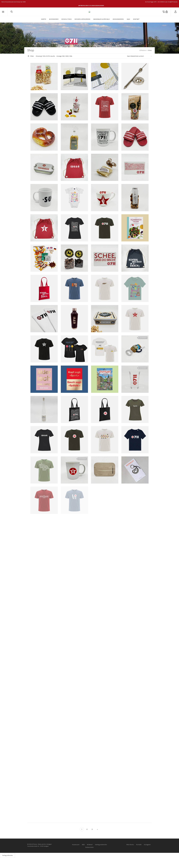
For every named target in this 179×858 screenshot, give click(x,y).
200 (67, 56)
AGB (83, 844)
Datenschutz (89, 847)
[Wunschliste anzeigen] (167, 12)
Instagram (147, 844)
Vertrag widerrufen (101, 844)
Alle (71, 56)
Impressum (76, 844)
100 (63, 56)
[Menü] (3, 12)
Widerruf (90, 844)
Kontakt (139, 844)
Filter (32, 56)
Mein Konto (130, 844)
